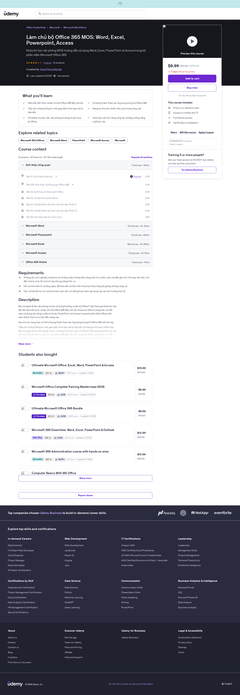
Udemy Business (50, 513)
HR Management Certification (23, 607)
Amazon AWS (128, 545)
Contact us (13, 647)
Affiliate (68, 652)
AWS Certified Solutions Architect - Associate (144, 560)
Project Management (188, 555)
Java (67, 565)
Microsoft (55, 27)
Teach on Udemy (73, 642)
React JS (69, 555)
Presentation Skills (130, 592)
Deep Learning (72, 607)
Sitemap (182, 647)
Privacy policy (185, 642)
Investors (12, 657)
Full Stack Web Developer (21, 550)
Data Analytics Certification (21, 602)
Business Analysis (187, 607)
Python (68, 592)
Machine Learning (74, 597)
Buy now (192, 87)
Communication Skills (132, 587)
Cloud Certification (17, 597)
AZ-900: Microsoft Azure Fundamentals (141, 555)
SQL (180, 592)
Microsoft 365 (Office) (75, 27)
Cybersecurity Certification (21, 587)
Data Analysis (185, 602)
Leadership (184, 545)
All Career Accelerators (19, 570)
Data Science (71, 587)
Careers (12, 642)
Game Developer (16, 565)
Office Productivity (36, 27)
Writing (125, 602)
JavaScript (70, 550)
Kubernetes (127, 565)
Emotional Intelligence (189, 565)
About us (12, 637)
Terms (181, 652)
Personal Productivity (189, 560)
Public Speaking (129, 597)
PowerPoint (127, 607)
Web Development (74, 545)
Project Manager (16, 560)
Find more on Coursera (19, 662)
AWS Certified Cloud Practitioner (137, 550)
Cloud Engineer (16, 555)
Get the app (71, 637)
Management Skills (187, 550)
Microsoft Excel (186, 587)
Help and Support (73, 657)
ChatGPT (69, 602)
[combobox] (91, 14)
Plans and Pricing (73, 647)
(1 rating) (47, 62)
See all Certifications (18, 612)
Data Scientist (15, 545)
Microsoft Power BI (188, 597)
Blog (10, 652)
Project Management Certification (25, 592)
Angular (68, 560)
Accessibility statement (190, 637)
